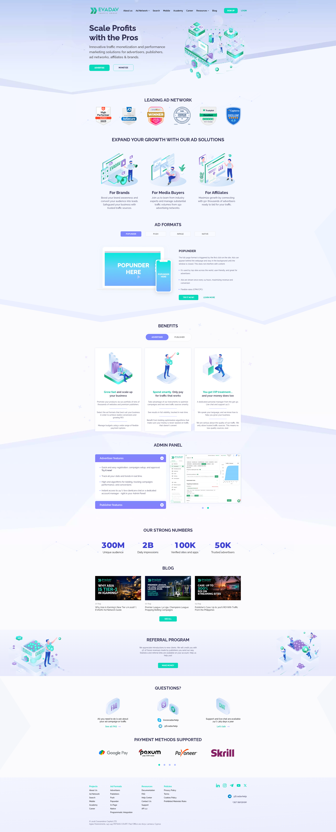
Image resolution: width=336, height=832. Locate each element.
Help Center (147, 798)
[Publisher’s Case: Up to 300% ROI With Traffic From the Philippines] (218, 588)
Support (145, 805)
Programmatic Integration (121, 812)
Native (205, 234)
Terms (166, 794)
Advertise (99, 68)
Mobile (166, 10)
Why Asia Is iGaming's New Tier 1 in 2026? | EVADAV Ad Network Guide (115, 608)
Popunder (131, 234)
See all (168, 619)
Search (156, 10)
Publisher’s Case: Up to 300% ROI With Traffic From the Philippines (216, 608)
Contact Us (146, 801)
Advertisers (115, 790)
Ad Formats (116, 786)
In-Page (113, 805)
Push (155, 234)
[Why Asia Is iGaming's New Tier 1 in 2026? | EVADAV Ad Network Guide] (118, 588)
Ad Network (94, 794)
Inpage (180, 234)
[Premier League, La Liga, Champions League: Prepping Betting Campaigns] (168, 588)
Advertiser (157, 337)
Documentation (148, 790)
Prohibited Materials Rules (175, 801)
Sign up (231, 11)
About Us (93, 790)
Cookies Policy (170, 798)
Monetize (123, 68)
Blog (214, 10)
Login (244, 11)
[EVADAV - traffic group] (104, 11)
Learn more (209, 297)
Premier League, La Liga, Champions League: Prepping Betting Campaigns (167, 608)
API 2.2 (144, 809)
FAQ (143, 794)
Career (189, 10)
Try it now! (188, 297)
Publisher (179, 337)
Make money (168, 665)
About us (127, 10)
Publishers (114, 794)
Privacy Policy (170, 790)
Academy (178, 10)
